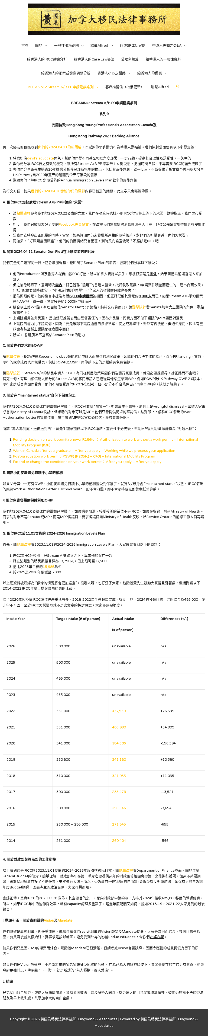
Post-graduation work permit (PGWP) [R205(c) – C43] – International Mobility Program (84, 456)
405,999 (119, 727)
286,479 (119, 792)
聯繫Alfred (160, 87)
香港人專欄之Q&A (167, 45)
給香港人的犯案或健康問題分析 (65, 73)
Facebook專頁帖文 (74, 224)
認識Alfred (99, 45)
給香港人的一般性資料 (163, 59)
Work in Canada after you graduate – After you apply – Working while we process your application (94, 451)
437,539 (119, 711)
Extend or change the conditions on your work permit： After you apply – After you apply (87, 462)
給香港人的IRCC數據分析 (47, 59)
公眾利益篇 (130, 59)
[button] (178, 86)
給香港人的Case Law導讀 (94, 59)
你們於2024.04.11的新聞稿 (60, 147)
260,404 (119, 841)
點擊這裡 (24, 213)
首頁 (24, 45)
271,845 (119, 824)
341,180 (119, 759)
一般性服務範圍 (66, 45)
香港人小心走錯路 (112, 73)
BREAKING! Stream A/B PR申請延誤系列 (61, 87)
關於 (38, 45)
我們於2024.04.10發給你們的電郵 (58, 191)
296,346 (119, 808)
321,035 (119, 776)
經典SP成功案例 (132, 45)
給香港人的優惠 (149, 73)
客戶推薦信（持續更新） (124, 87)
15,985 (48, 567)
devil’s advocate (40, 158)
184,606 (119, 743)
